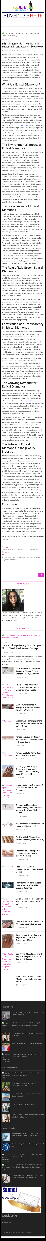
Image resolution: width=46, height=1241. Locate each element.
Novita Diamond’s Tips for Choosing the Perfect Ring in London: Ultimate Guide (28, 687)
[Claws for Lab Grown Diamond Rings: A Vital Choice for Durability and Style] (8, 941)
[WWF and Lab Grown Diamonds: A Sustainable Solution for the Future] (8, 978)
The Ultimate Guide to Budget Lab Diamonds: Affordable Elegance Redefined (28, 885)
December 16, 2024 (22, 875)
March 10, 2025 (21, 793)
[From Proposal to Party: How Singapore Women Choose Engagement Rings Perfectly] (8, 670)
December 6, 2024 (22, 891)
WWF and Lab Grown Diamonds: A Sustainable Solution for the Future (29, 979)
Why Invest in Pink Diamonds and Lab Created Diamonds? (30, 824)
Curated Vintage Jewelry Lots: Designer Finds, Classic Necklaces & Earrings (22, 647)
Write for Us (6, 1222)
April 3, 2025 (20, 777)
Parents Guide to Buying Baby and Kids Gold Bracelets (28, 754)
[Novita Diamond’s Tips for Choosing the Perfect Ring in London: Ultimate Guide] (8, 691)
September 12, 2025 (22, 713)
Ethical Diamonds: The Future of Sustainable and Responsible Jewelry (29, 901)
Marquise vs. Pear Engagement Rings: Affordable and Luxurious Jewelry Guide (29, 723)
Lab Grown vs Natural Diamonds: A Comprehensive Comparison (30, 922)
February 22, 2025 (22, 816)
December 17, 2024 (22, 859)
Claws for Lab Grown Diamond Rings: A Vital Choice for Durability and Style (28, 937)
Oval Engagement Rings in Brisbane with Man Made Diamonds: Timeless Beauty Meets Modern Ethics (27, 770)
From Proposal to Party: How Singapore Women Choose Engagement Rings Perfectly (28, 671)
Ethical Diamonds (24, 51)
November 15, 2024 (22, 943)
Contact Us (6, 1220)
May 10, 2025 (21, 745)
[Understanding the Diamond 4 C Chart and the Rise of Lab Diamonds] (8, 791)
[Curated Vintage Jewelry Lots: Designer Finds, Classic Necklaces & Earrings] (23, 636)
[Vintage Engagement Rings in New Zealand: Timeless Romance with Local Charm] (8, 738)
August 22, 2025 (21, 729)
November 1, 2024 (22, 962)
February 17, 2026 (8, 652)
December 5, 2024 (9, 51)
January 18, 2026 (21, 677)
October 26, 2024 (22, 985)
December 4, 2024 (22, 927)
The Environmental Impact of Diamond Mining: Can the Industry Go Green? (28, 853)
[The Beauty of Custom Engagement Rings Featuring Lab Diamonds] (8, 867)
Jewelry (5, 40)
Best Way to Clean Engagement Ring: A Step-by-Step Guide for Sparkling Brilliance (29, 956)
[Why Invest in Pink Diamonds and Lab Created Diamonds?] (8, 825)
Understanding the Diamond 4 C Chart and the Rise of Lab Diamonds (29, 787)
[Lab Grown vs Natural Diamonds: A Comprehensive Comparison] (8, 924)
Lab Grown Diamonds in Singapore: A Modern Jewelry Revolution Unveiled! (28, 707)
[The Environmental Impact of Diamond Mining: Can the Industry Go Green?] (8, 853)
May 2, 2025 (20, 759)
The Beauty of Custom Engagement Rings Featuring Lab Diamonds (29, 869)
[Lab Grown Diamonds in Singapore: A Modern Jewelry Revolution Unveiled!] (8, 706)
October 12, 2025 (22, 693)
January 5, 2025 (21, 843)
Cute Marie (6, 1232)
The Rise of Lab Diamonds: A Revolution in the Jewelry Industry (30, 838)
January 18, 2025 (21, 829)
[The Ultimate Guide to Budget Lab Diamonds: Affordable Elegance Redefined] (8, 885)
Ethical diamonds (22, 125)
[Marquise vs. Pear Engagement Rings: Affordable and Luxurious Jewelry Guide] (8, 721)
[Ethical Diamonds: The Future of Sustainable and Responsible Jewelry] (8, 906)
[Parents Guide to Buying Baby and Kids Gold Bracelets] (8, 754)
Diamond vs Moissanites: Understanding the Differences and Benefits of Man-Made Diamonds (29, 809)
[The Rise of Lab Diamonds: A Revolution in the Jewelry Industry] (8, 839)
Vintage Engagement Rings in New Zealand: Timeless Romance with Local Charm (29, 739)
